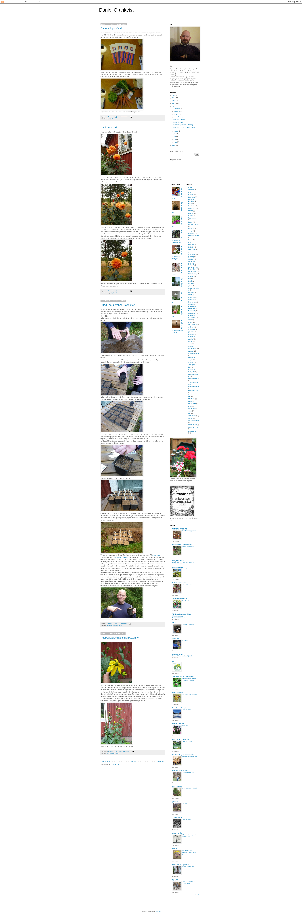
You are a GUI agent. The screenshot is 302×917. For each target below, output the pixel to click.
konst (190, 295)
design (190, 231)
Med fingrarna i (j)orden (180, 770)
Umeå (190, 401)
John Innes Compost (121, 557)
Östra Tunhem (192, 431)
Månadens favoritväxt (191, 316)
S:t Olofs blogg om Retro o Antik (183, 755)
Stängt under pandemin (179, 617)
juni (175, 136)
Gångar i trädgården (188, 866)
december (177, 109)
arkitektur (191, 190)
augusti (176, 131)
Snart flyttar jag (186, 819)
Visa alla (197, 894)
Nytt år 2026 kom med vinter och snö (183, 562)
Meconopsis (185, 640)
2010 (174, 145)
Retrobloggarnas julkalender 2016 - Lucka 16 (189, 852)
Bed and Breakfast (191, 200)
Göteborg (191, 259)
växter (117, 293)
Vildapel (184, 569)
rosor (190, 344)
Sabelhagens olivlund (179, 598)
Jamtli (190, 281)
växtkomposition (193, 420)
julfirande (191, 283)
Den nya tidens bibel (188, 772)
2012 (174, 103)
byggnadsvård (192, 218)
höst (108, 293)
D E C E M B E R (187, 584)
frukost (190, 240)
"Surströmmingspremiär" (189, 530)
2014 (174, 98)
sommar (190, 351)
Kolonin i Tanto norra (179, 583)
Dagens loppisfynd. (111, 28)
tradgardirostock (178, 560)
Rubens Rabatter (178, 723)
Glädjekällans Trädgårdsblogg (182, 545)
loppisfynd (110, 119)
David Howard (109, 127)
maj (175, 139)
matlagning (191, 313)
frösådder (109, 625)
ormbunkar (191, 329)
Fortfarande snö (186, 709)
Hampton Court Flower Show (193, 268)
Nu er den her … (187, 741)
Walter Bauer (192, 425)
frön (189, 242)
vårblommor (192, 416)
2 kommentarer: (123, 117)
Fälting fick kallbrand (188, 624)
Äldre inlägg (160, 761)
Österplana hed (193, 427)
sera (173, 661)
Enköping (191, 233)
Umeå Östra (192, 404)
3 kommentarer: (123, 291)
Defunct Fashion (177, 654)
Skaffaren (175, 623)
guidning (191, 257)
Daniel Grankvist (116, 9)
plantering (191, 336)
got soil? (175, 802)
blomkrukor (191, 208)
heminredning (192, 274)
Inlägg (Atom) (116, 765)
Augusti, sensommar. (188, 546)
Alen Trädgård (177, 786)
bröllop (190, 211)
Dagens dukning (193, 224)
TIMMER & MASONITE (179, 529)
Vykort (184, 663)
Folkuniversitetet (193, 236)
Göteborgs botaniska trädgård (191, 263)
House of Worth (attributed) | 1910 (182, 656)
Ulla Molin (191, 399)
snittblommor (192, 348)
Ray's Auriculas (177, 692)
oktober (176, 114)
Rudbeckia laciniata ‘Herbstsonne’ (120, 637)
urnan (190, 406)
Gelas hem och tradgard (180, 864)
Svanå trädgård (177, 567)
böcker (190, 222)
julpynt (190, 286)
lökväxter (191, 304)
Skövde (190, 346)
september (177, 117)
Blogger (158, 911)
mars (175, 142)
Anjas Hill (175, 638)
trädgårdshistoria (193, 387)
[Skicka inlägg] (130, 117)
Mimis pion (185, 725)
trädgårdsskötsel (193, 391)
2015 (174, 95)
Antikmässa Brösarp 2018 (189, 756)
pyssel (190, 341)
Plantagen (191, 334)
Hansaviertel (192, 271)
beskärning (191, 206)
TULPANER (185, 600)
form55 (174, 849)
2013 (174, 101)
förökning (115, 625)
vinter (190, 411)
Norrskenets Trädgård (179, 708)
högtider (191, 276)
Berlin (190, 203)
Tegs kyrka (191, 365)
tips (189, 367)
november (177, 111)
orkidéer (191, 327)
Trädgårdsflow (177, 817)
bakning (190, 194)
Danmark (191, 228)
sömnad (190, 362)
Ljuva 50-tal (176, 880)
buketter (190, 213)
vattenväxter (192, 408)
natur (190, 320)
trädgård (112, 293)
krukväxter (191, 297)
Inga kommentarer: (124, 751)
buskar (190, 215)
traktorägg (191, 369)
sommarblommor (193, 353)
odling (190, 322)
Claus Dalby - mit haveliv (180, 739)
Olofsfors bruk (192, 324)
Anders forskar (177, 833)
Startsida (133, 761)
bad (189, 192)
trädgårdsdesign (193, 378)
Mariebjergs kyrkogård (192, 307)
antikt (190, 187)
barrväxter (191, 197)
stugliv (190, 360)
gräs (189, 252)
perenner (191, 332)
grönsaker (191, 254)
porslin (190, 339)
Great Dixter (156, 555)
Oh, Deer (184, 803)
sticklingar (191, 357)
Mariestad (191, 311)
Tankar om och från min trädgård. (183, 677)
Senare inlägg (105, 761)
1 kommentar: (123, 623)
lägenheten (192, 302)
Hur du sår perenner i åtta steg (118, 304)
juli (175, 134)
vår (189, 413)
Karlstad (191, 292)
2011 (174, 106)
